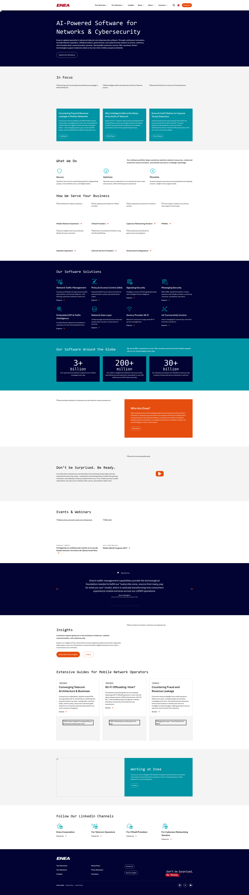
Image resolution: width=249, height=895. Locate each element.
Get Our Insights (131, 873)
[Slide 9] (128, 605)
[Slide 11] (132, 605)
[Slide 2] (114, 605)
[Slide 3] (116, 605)
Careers (134, 785)
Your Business (100, 5)
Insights (131, 5)
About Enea (135, 428)
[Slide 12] (134, 605)
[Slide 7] (124, 605)
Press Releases (97, 870)
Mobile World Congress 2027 (115, 548)
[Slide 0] (110, 605)
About (150, 5)
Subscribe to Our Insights (68, 654)
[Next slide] (190, 589)
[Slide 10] (130, 605)
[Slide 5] (120, 605)
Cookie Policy (79, 885)
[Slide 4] (118, 605)
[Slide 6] (122, 605)
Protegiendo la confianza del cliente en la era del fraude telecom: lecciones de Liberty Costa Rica (77, 549)
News (140, 5)
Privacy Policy (69, 885)
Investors (162, 5)
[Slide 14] (138, 605)
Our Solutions (117, 5)
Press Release (157, 136)
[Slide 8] (126, 605)
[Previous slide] (58, 589)
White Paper (110, 136)
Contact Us (186, 5)
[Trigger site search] (174, 5)
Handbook (63, 136)
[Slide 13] (136, 605)
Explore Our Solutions (67, 55)
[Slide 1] (112, 605)
